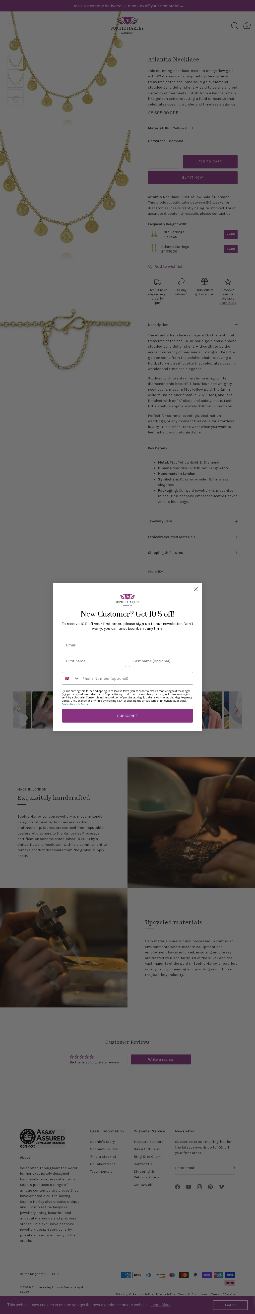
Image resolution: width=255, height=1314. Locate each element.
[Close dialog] (195, 589)
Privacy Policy (69, 704)
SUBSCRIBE (127, 715)
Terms (84, 704)
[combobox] (71, 678)
